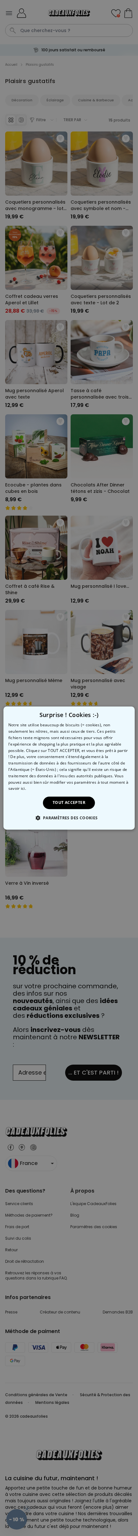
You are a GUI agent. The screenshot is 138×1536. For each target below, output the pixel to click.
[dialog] (69, 768)
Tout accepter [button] (69, 802)
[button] (69, 818)
